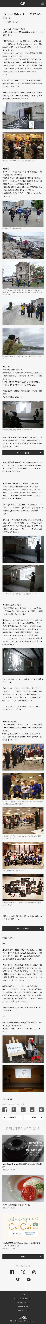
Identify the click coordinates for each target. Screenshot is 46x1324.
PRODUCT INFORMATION (23, 1298)
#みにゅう (20, 1104)
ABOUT (23, 1295)
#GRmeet (12, 1104)
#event (4, 1104)
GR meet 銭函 (24, 32)
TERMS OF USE (23, 1306)
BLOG (15, 22)
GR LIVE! (21, 505)
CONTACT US (23, 1310)
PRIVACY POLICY (23, 1302)
